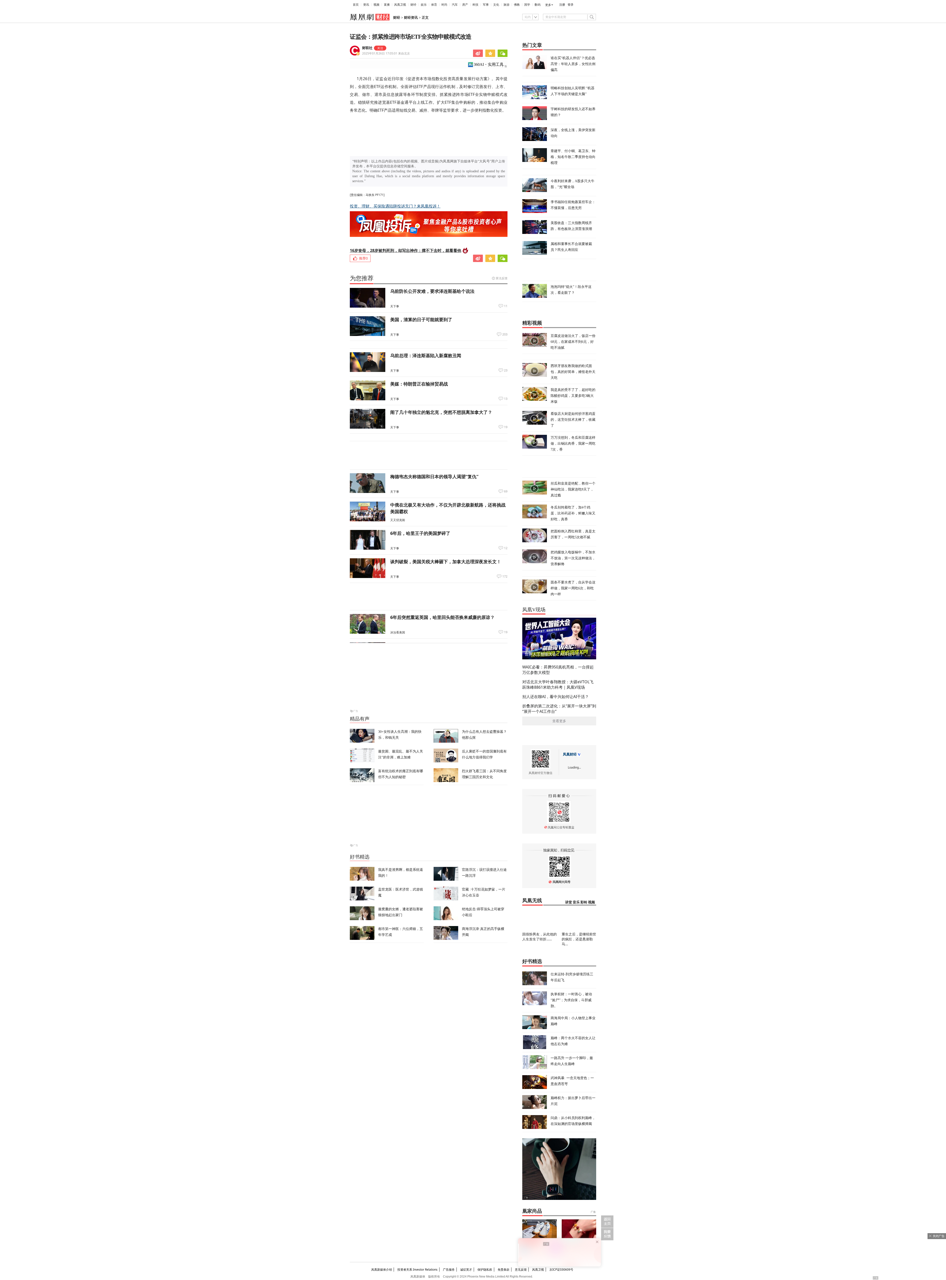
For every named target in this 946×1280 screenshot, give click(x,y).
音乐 (576, 902)
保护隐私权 (484, 1269)
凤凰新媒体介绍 (381, 1269)
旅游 (506, 4)
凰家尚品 (532, 1211)
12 (505, 548)
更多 (548, 5)
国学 (527, 4)
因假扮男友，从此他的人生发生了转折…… (539, 936)
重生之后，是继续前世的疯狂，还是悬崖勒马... (579, 939)
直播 (387, 4)
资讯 (366, 4)
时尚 (444, 4)
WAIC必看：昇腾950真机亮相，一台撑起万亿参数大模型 (558, 669)
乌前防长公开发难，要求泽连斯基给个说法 (432, 291)
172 (504, 577)
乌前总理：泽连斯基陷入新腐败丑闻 (425, 355)
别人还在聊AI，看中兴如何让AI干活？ (555, 696)
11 (505, 306)
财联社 (367, 48)
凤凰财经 (570, 754)
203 (504, 334)
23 (505, 370)
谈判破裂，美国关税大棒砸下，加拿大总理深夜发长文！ (445, 561)
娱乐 (424, 4)
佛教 (517, 4)
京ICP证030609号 (561, 1269)
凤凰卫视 (400, 4)
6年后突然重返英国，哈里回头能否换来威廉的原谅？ (442, 617)
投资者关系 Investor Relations (417, 1269)
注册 (562, 4)
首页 (356, 4)
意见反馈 (521, 1269)
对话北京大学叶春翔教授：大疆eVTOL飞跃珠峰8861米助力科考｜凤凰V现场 (557, 684)
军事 (486, 4)
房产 (465, 4)
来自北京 (386, 53)
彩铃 (583, 902)
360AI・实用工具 (489, 64)
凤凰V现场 (533, 609)
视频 (376, 4)
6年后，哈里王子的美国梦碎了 (420, 533)
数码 (538, 4)
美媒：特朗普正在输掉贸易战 (419, 384)
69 (505, 491)
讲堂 (568, 902)
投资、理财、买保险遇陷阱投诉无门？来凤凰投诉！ (395, 206)
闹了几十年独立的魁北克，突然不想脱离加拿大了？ (441, 412)
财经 (413, 4)
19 (505, 427)
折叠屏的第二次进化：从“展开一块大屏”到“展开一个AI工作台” (559, 708)
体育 (434, 4)
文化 (496, 4)
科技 (475, 4)
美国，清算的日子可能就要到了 (421, 319)
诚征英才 (466, 1269)
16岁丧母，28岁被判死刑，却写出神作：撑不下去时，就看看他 (405, 250)
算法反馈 (501, 278)
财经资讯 (411, 17)
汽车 (455, 4)
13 (505, 399)
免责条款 (503, 1269)
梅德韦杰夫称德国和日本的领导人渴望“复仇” (434, 476)
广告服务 (449, 1269)
